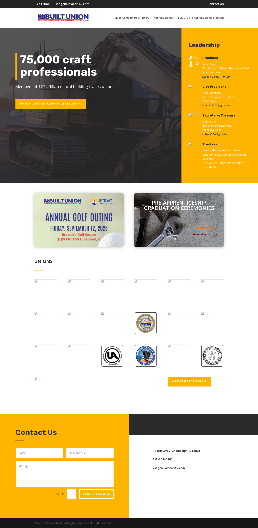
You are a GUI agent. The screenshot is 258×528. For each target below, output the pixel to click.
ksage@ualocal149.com (216, 76)
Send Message (96, 493)
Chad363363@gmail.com (217, 105)
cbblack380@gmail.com (216, 134)
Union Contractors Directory (131, 18)
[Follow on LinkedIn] (204, 424)
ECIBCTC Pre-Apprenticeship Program (201, 18)
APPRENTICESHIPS (189, 381)
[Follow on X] (193, 424)
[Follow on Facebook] (183, 424)
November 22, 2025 (205, 234)
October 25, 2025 (206, 227)
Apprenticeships (164, 18)
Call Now (43, 4)
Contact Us (215, 4)
